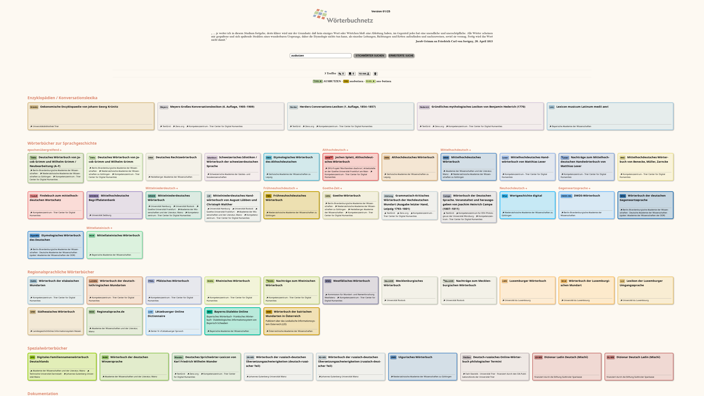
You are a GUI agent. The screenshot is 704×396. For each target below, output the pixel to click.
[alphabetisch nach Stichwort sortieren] (342, 73)
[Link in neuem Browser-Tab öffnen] (320, 81)
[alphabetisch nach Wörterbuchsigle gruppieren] (353, 73)
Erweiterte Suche (401, 55)
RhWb (369, 81)
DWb (316, 81)
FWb (346, 81)
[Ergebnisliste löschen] (376, 73)
